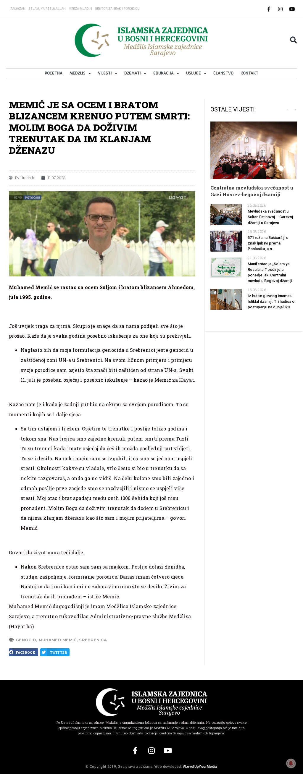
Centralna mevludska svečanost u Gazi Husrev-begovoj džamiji (251, 190)
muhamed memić (58, 639)
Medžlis (78, 73)
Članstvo (223, 73)
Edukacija (163, 73)
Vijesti (105, 73)
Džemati (132, 73)
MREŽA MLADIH (80, 9)
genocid (26, 639)
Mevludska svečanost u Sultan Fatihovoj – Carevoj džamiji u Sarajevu (270, 217)
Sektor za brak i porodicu (117, 9)
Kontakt (249, 73)
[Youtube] (292, 9)
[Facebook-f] (269, 9)
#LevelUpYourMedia (200, 767)
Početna (53, 73)
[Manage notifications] (291, 763)
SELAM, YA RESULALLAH (47, 9)
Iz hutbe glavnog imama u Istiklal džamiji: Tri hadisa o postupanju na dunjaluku (271, 301)
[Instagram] (280, 9)
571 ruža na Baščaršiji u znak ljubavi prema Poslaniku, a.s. (268, 243)
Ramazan (17, 9)
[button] (293, 40)
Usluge (193, 73)
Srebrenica (93, 639)
